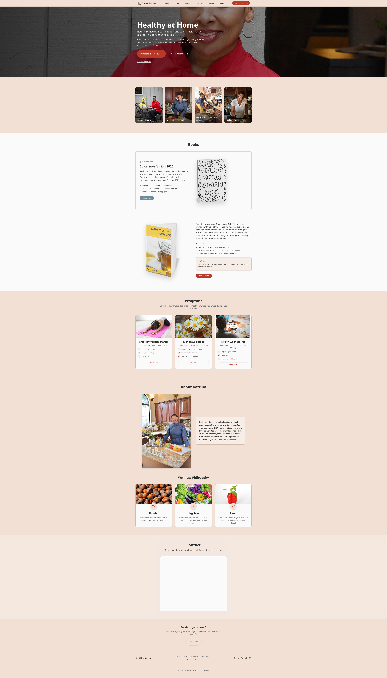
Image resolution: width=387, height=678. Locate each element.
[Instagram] (238, 658)
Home (166, 3)
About (211, 3)
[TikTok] (246, 658)
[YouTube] (250, 658)
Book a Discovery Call (241, 3)
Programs (187, 3)
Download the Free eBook (151, 54)
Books (176, 3)
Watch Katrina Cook (179, 54)
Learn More (147, 198)
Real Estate (200, 3)
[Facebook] (234, 658)
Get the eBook (204, 276)
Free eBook (193, 641)
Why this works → (144, 61)
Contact (222, 3)
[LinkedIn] (242, 658)
